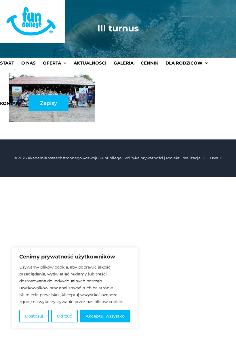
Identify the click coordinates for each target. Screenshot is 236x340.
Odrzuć (64, 316)
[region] (75, 287)
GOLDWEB (211, 158)
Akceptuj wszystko (105, 316)
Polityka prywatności (143, 158)
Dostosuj (34, 316)
